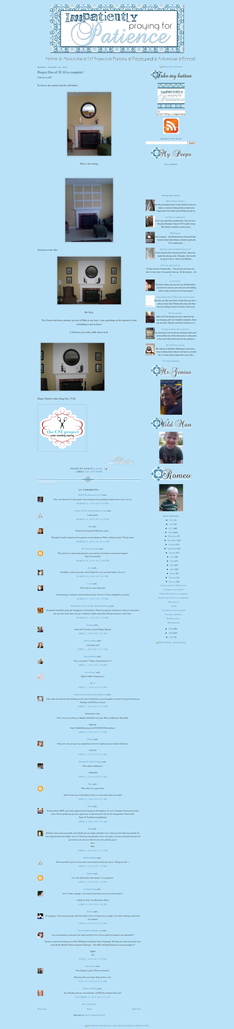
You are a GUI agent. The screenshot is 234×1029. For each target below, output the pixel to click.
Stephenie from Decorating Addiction (90, 694)
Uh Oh (174, 606)
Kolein (90, 911)
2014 (171, 520)
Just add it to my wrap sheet (174, 610)
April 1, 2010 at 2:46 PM (92, 664)
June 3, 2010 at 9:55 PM (92, 958)
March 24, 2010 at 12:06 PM (92, 560)
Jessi (90, 567)
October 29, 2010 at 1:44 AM (92, 997)
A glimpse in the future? (173, 589)
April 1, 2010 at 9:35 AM (92, 633)
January (172, 581)
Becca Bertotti (90, 656)
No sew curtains (175, 313)
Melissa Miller (90, 857)
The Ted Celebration (171, 360)
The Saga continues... (174, 614)
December (172, 536)
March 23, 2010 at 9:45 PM (93, 503)
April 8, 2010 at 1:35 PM (92, 881)
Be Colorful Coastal (90, 548)
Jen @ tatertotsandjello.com (90, 930)
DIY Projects (175, 233)
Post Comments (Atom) (95, 1015)
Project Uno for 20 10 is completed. (174, 597)
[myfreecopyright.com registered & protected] (117, 1025)
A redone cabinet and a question (175, 329)
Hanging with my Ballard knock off (175, 249)
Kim (90, 828)
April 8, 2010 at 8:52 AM (92, 776)
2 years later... (175, 281)
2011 (171, 528)
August (172, 552)
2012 (171, 524)
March (173, 573)
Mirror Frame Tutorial (175, 201)
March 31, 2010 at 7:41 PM (93, 617)
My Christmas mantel (175, 345)
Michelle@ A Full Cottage (90, 761)
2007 (171, 637)
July (172, 556)
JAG (90, 526)
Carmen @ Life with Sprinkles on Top (90, 510)
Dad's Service (173, 601)
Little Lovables (90, 640)
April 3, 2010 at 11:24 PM (93, 706)
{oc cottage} (90, 672)
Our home (96, 472)
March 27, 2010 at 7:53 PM (93, 598)
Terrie (90, 806)
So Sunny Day (90, 889)
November (172, 540)
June (172, 560)
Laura (90, 583)
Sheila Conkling (90, 988)
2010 (170, 532)
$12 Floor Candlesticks (175, 217)
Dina (90, 783)
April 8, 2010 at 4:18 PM (92, 904)
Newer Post (42, 1008)
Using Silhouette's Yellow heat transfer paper (175, 296)
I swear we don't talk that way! (174, 585)
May (172, 565)
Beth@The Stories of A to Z (90, 494)
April (172, 569)
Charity (90, 739)
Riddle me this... (174, 618)
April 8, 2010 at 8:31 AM (92, 754)
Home (89, 1008)
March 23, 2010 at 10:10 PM (92, 519)
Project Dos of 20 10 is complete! (60, 72)
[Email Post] (105, 469)
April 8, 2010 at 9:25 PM (92, 923)
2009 (171, 628)
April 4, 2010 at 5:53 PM (92, 732)
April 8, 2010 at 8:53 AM (92, 799)
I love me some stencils (170, 265)
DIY (87, 472)
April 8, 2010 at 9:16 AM (92, 821)
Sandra (90, 873)
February (173, 577)
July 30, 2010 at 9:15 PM (92, 981)
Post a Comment (89, 1004)
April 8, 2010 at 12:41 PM (93, 850)
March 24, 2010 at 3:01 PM (93, 576)
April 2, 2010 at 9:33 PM (92, 687)
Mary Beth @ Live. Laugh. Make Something (90, 605)
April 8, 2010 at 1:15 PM (92, 866)
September (172, 548)
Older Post (136, 1008)
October (172, 544)
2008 (171, 632)
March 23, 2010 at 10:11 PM (92, 541)
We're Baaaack (173, 622)
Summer (90, 625)
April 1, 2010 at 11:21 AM (93, 649)
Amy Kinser (90, 966)
